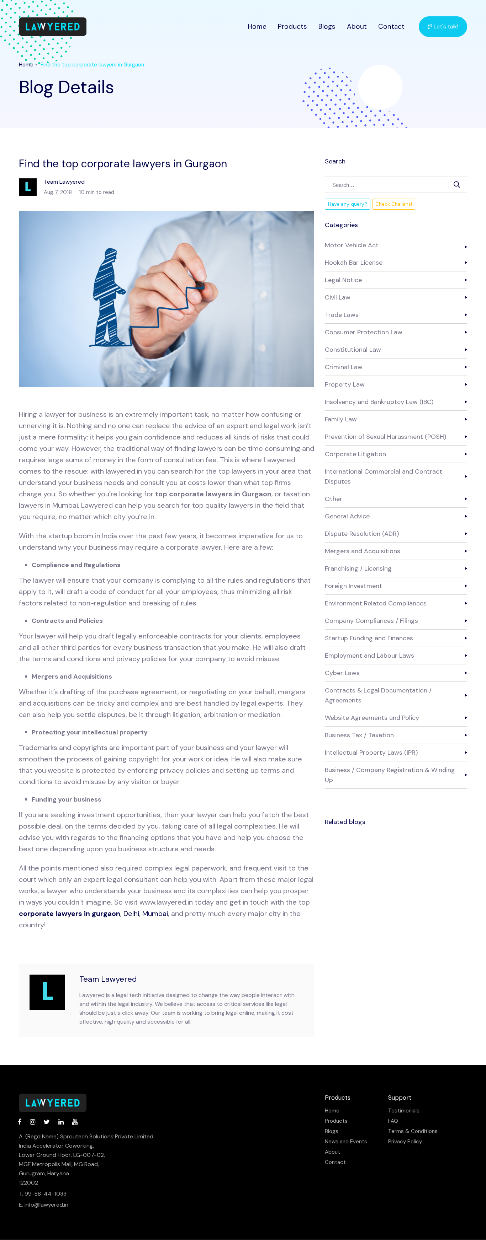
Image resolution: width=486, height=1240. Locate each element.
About (357, 26)
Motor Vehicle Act (352, 245)
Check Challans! (393, 204)
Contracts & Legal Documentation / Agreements (378, 695)
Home (257, 26)
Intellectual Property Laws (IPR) (371, 752)
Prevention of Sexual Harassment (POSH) (385, 436)
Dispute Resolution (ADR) (362, 533)
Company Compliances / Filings (371, 620)
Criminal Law (344, 367)
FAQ (393, 1121)
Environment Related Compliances (376, 603)
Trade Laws (342, 315)
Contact (391, 26)
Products (292, 26)
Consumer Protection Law (363, 332)
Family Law (341, 419)
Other (333, 499)
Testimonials (403, 1111)
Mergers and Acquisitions (362, 551)
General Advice (347, 516)
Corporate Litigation (355, 454)
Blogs (327, 26)
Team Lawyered (108, 979)
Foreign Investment (353, 586)
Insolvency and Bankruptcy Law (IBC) (379, 402)
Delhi (131, 913)
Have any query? (347, 204)
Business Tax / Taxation (359, 735)
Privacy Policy (405, 1142)
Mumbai (155, 913)
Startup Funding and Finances (369, 638)
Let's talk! (445, 26)
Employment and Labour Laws (369, 655)
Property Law (345, 384)
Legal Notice (343, 280)
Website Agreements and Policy (372, 717)
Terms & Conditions (413, 1131)
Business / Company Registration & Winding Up (390, 775)
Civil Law (337, 297)
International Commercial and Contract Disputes (383, 476)
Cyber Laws (342, 673)
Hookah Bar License (353, 262)
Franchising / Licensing (358, 568)
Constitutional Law (353, 349)
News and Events (346, 1142)
